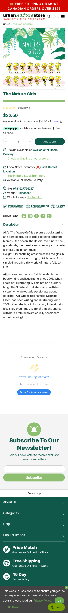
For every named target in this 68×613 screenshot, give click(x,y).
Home (6, 24)
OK (59, 600)
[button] (53, 16)
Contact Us (34, 197)
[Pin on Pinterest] (49, 216)
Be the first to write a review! (34, 392)
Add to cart (49, 141)
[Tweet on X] (30, 216)
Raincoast (24, 193)
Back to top (34, 493)
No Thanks (13, 607)
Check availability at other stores (29, 158)
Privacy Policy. (42, 600)
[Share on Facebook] (24, 216)
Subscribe (34, 477)
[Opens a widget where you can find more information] (56, 607)
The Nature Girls (23, 24)
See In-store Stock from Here (26, 175)
